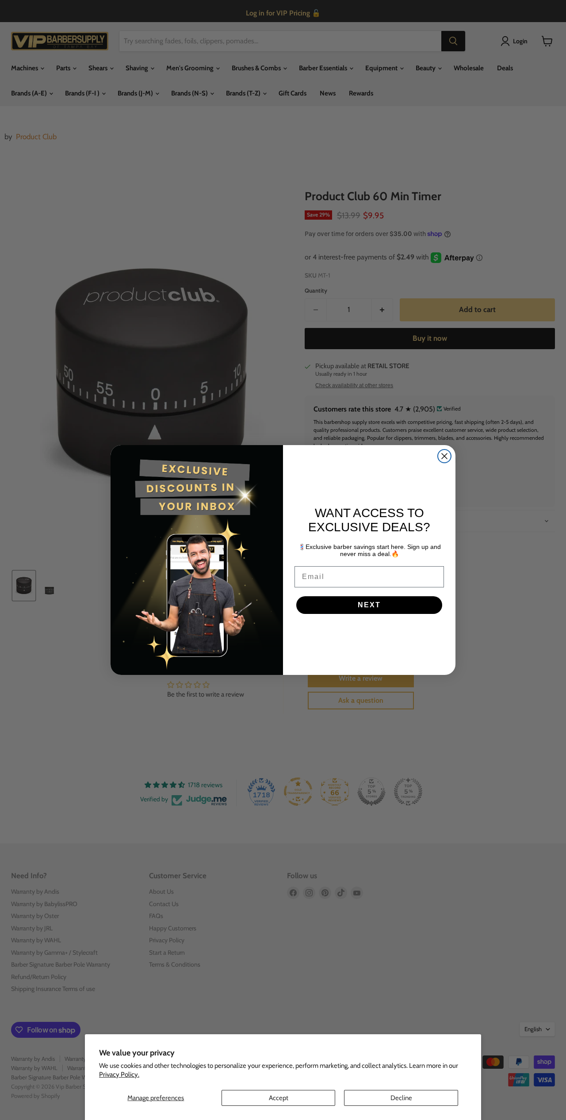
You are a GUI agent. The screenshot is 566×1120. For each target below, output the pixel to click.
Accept (278, 1098)
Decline (401, 1098)
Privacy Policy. (119, 1074)
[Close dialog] (444, 456)
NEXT (369, 605)
